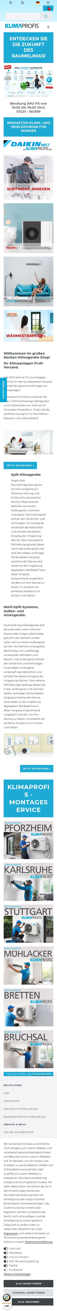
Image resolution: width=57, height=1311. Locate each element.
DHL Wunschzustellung (24, 1261)
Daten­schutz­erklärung (38, 1241)
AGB (6, 1093)
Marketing (15, 1252)
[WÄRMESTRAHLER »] (28, 325)
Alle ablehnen (28, 1302)
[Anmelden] (11, 2)
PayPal (13, 1265)
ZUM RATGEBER (3, 390)
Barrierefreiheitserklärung (25, 1117)
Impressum (11, 1101)
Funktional (15, 1269)
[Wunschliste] (48, 2)
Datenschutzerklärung (21, 1109)
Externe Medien (19, 1257)
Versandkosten (42, 1073)
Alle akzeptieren (28, 1283)
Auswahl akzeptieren (28, 1292)
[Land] (38, 2)
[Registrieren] (22, 2)
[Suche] (46, 16)
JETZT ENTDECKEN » (20, 465)
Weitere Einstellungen (17, 1274)
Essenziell (15, 1248)
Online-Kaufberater (18, 1132)
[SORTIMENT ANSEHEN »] (28, 177)
